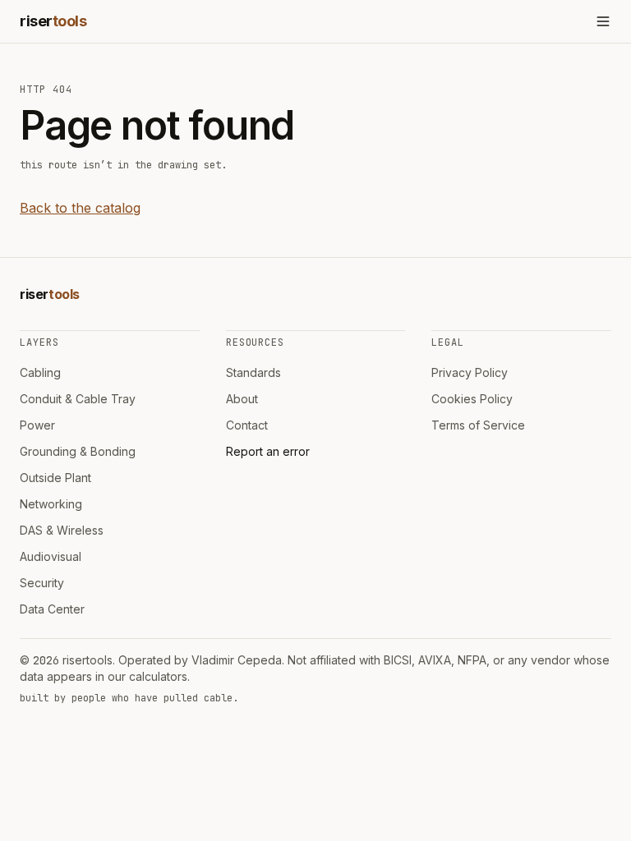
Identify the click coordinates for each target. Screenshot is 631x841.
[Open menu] (603, 21)
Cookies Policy (472, 399)
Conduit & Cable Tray (78, 399)
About (242, 399)
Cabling (40, 372)
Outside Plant (55, 478)
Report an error (268, 451)
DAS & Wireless (62, 530)
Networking (51, 504)
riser (53, 21)
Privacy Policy (469, 372)
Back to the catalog (80, 208)
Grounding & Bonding (78, 451)
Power (37, 425)
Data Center (52, 609)
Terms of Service (478, 425)
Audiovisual (50, 556)
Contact (247, 425)
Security (42, 583)
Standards (253, 372)
